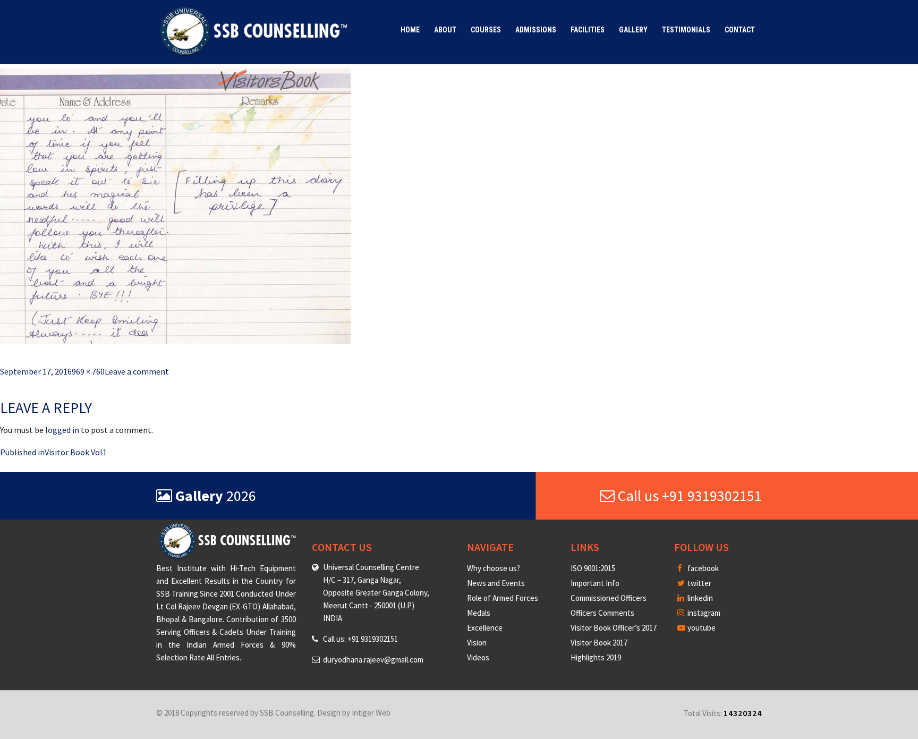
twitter (698, 583)
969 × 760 (88, 371)
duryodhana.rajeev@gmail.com (373, 660)
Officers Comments (602, 613)
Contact (740, 30)
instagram (703, 613)
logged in (62, 429)
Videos (478, 657)
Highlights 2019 (596, 657)
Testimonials (686, 30)
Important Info (595, 583)
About (445, 30)
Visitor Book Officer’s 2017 (614, 628)
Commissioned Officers (609, 598)
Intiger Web (371, 713)
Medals (478, 613)
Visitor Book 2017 (599, 643)
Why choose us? (493, 568)
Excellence (485, 628)
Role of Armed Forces (502, 598)
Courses (486, 30)
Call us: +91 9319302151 (360, 639)
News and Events (496, 583)
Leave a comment (137, 371)
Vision (477, 643)
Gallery (633, 30)
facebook (702, 568)
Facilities (588, 30)
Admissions (535, 30)
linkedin (699, 598)
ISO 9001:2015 (593, 568)
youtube (701, 628)
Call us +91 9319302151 (688, 495)
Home (410, 30)
